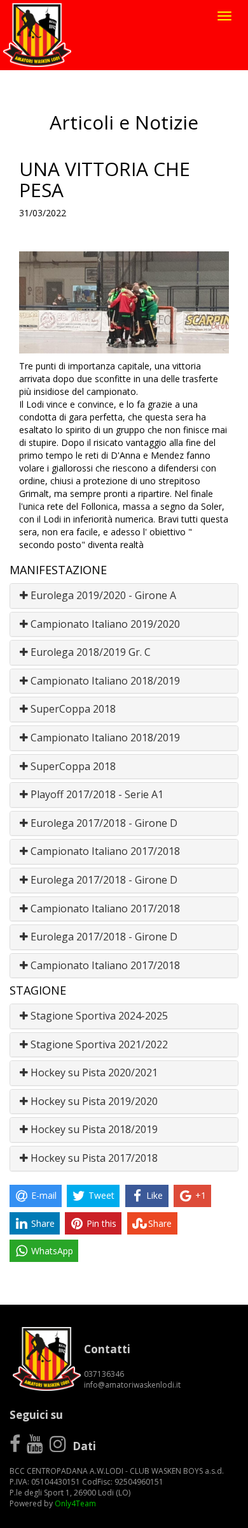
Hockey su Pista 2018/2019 (93, 1129)
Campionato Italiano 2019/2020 (104, 624)
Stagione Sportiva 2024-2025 (98, 1016)
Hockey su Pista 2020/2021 (93, 1072)
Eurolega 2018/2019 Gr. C (89, 652)
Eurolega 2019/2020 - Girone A (102, 595)
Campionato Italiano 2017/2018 (104, 851)
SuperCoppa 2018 (72, 709)
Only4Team (75, 1503)
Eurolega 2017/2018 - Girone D (102, 823)
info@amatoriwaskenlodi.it (132, 1384)
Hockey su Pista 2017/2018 (93, 1158)
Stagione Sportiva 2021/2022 (98, 1044)
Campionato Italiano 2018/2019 (104, 681)
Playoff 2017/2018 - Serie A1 (95, 794)
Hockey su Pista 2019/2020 (93, 1101)
